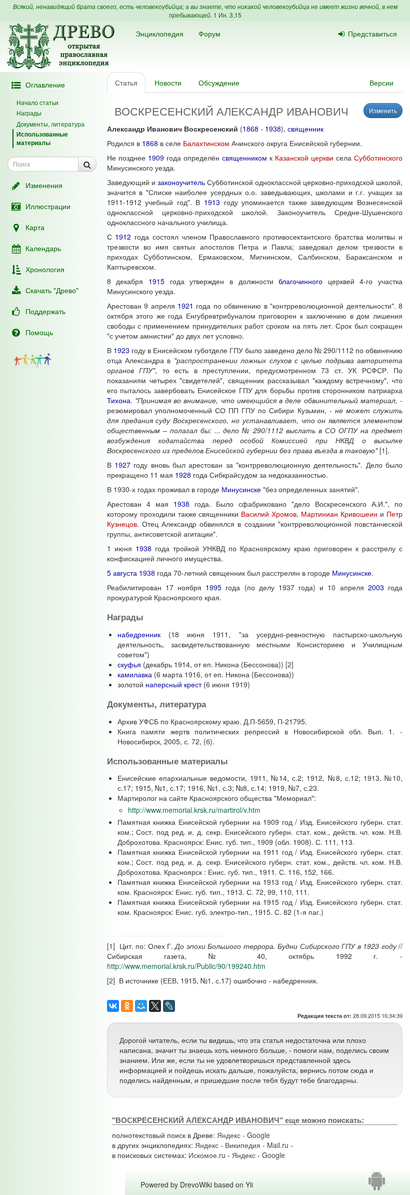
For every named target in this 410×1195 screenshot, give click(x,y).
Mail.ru (277, 1145)
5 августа (122, 573)
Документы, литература (50, 124)
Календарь (43, 248)
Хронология (45, 269)
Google (258, 1135)
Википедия (242, 1145)
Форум (209, 34)
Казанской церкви (304, 158)
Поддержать (46, 311)
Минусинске (241, 489)
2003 (376, 587)
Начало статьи (37, 102)
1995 (214, 587)
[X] (155, 1006)
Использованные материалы (42, 138)
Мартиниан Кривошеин (339, 514)
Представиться (372, 34)
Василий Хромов (268, 514)
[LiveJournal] (169, 1006)
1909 (156, 158)
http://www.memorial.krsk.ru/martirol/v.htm (194, 810)
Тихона (118, 400)
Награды (29, 113)
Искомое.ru (207, 1155)
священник (306, 129)
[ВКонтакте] (113, 1006)
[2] (290, 664)
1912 (123, 237)
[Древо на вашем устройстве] (376, 1184)
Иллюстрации (48, 206)
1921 (186, 306)
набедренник (139, 634)
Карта (35, 227)
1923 (122, 350)
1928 (183, 475)
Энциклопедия (160, 34)
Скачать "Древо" (52, 290)
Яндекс (228, 1135)
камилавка (135, 674)
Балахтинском (206, 143)
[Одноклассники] (127, 1006)
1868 (250, 129)
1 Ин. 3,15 (228, 15)
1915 (156, 281)
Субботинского (378, 158)
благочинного (300, 281)
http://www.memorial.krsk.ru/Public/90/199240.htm (186, 966)
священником (244, 158)
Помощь (39, 332)
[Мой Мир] (141, 1006)
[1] (384, 450)
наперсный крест (174, 684)
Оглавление (45, 85)
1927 (122, 465)
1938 (273, 129)
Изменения (44, 185)
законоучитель (181, 182)
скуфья (129, 664)
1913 (212, 202)
